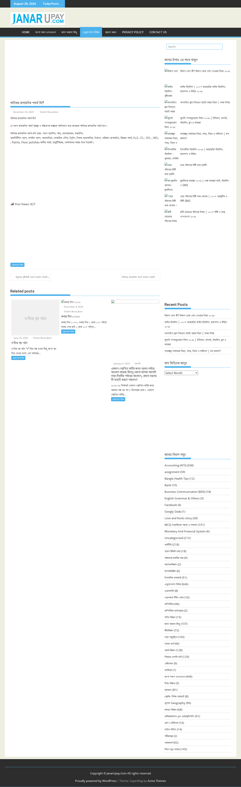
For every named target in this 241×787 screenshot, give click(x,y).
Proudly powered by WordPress (95, 781)
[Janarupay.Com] (14, 31)
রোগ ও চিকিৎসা (171, 723)
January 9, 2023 (121, 363)
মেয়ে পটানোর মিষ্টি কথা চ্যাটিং (193, 165)
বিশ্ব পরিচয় (170, 683)
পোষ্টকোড (169, 663)
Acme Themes (157, 781)
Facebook (171, 505)
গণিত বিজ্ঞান (170, 617)
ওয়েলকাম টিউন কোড (174, 597)
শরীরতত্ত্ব (169, 736)
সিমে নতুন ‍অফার (172, 749)
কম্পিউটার (169, 604)
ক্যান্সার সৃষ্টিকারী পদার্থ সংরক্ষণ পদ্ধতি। (32, 277)
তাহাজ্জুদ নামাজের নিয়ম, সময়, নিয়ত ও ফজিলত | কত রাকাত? (193, 351)
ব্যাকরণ (168, 690)
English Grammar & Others (182, 498)
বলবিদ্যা (168, 670)
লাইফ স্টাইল (170, 729)
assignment (172, 472)
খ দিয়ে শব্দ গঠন (35, 318)
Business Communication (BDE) (185, 492)
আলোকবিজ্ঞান (171, 564)
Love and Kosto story (178, 518)
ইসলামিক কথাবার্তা (173, 577)
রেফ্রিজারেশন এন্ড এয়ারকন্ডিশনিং (179, 716)
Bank (168, 485)
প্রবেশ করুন (110, 32)
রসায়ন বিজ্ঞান (171, 709)
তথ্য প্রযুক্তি (171, 637)
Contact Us (158, 32)
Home (26, 32)
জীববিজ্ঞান (169, 630)
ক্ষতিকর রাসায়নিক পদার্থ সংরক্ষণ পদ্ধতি (138, 277)
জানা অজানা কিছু (69, 32)
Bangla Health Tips (177, 478)
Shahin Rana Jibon (49, 112)
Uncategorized (174, 538)
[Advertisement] (85, 70)
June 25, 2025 (20, 337)
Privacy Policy (133, 32)
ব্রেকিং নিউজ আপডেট (174, 696)
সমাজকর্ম (169, 742)
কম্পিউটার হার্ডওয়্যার (174, 610)
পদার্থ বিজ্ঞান (170, 650)
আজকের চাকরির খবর (174, 558)
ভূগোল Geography (175, 703)
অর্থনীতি (168, 544)
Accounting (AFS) (175, 465)
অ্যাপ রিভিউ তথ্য (173, 551)
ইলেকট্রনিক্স (170, 571)
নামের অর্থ (169, 643)
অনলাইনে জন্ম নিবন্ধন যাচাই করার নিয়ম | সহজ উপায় (205, 102)
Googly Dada (173, 511)
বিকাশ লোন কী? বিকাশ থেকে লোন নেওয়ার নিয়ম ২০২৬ (205, 71)
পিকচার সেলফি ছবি (173, 657)
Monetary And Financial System (185, 531)
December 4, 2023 (73, 306)
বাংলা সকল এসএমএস (45, 32)
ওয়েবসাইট (169, 591)
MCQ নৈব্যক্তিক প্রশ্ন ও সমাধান (181, 525)
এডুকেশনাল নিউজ (91, 32)
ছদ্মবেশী (137, 363)
